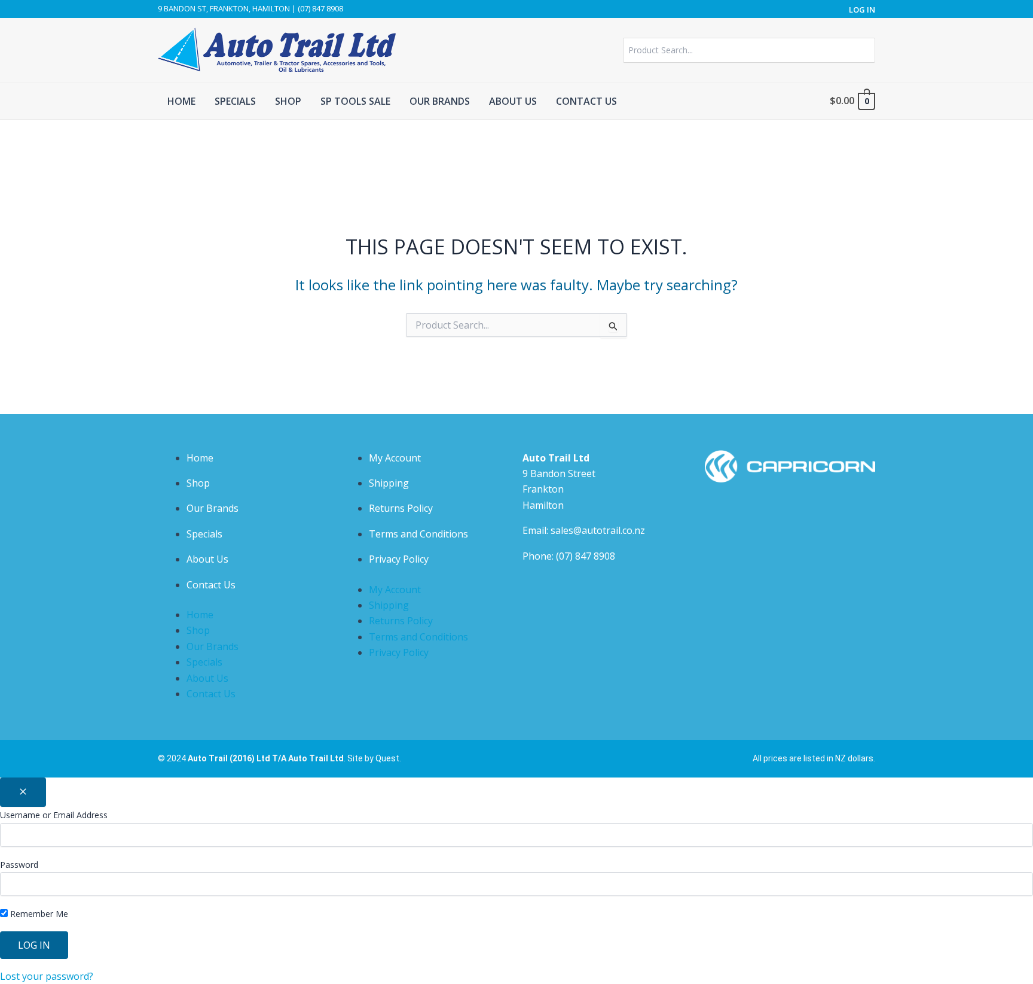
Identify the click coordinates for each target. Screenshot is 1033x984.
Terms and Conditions (418, 533)
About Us (207, 559)
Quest (387, 758)
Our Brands (213, 508)
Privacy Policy (399, 559)
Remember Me (38, 913)
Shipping (389, 483)
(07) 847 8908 (585, 556)
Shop (198, 483)
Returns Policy (401, 508)
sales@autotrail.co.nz (598, 530)
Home (200, 457)
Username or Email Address (54, 815)
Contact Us (211, 584)
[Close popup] (23, 792)
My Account (395, 457)
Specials (204, 533)
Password (19, 864)
